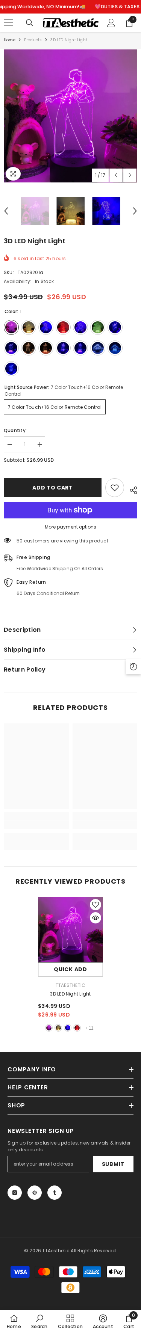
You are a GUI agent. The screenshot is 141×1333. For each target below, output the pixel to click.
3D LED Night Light (70, 994)
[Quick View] (95, 917)
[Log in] (111, 23)
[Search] (29, 22)
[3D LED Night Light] (70, 929)
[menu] (8, 22)
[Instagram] (15, 1192)
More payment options (70, 527)
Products (33, 40)
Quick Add (70, 969)
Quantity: (15, 430)
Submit (113, 1164)
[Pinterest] (34, 1192)
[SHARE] (130, 489)
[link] (36, 825)
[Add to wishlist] (114, 487)
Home (9, 40)
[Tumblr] (54, 1192)
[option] (70, 115)
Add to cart (52, 487)
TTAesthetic (71, 985)
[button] (116, 175)
